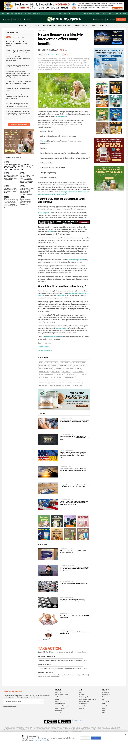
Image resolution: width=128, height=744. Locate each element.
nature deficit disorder (65, 65)
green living (72, 62)
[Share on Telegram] (53, 54)
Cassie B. (70, 418)
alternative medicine (73, 59)
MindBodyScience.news (53, 337)
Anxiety (40, 60)
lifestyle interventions (45, 64)
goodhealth (64, 62)
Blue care (43, 141)
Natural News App (84, 701)
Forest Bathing (55, 62)
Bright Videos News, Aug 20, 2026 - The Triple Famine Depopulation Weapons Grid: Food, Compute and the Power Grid (11, 203)
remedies (48, 69)
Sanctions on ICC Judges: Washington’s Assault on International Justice (18, 82)
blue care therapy (48, 60)
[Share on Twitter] (48, 54)
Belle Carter (70, 450)
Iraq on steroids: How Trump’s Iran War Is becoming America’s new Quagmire (18, 51)
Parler (104, 699)
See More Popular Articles (19, 124)
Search (124, 13)
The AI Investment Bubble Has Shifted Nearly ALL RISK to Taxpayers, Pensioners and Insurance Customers (27, 191)
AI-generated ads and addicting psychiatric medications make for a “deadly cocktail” (73, 600)
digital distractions (73, 60)
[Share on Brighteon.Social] (40, 54)
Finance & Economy (64, 25)
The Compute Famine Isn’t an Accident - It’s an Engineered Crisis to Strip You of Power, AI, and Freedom (18, 113)
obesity (54, 67)
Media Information (60, 703)
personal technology (69, 67)
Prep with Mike (19, 13)
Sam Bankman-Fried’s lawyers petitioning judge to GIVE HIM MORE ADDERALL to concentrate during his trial (74, 568)
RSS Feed (81, 708)
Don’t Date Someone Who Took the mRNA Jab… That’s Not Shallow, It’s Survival (17, 43)
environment (42, 62)
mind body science (65, 64)
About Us (110, 13)
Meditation (55, 64)
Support (57, 699)
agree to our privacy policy (40, 740)
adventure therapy (51, 59)
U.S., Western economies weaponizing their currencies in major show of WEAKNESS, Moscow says (74, 437)
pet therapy (80, 67)
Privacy (45, 727)
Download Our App (101, 13)
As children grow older (77, 260)
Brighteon (10, 13)
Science (94, 25)
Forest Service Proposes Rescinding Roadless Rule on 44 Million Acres (17, 66)
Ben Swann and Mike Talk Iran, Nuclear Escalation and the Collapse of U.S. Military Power (11, 177)
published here (89, 730)
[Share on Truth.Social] (61, 54)
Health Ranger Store (84, 697)
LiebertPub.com (43, 347)
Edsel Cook (53, 50)
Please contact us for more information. (49, 676)
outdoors (60, 67)
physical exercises (55, 386)
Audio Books (36, 13)
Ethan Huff (70, 434)
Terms (49, 727)
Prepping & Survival (81, 25)
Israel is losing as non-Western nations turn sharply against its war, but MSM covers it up (73, 469)
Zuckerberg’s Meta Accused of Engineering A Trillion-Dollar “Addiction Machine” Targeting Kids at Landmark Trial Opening (18, 74)
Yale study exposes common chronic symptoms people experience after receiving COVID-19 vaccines (74, 421)
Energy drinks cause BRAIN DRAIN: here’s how (73, 583)
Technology (104, 25)
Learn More (85, 738)
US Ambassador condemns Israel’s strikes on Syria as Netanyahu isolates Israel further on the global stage (18, 104)
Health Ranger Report (11, 157)
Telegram (105, 697)
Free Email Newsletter (61, 697)
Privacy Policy (58, 710)
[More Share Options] (69, 54)
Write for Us (58, 701)
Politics (27, 25)
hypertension (61, 296)
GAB (103, 710)
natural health (42, 65)
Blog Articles (82, 706)
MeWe (104, 708)
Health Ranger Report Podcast (87, 699)
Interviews (28, 13)
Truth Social (105, 701)
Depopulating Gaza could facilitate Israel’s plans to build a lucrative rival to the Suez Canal (74, 485)
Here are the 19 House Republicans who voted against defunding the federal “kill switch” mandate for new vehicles (74, 502)
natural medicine (52, 65)
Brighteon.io (105, 692)
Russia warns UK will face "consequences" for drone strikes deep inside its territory (18, 58)
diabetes (50, 232)
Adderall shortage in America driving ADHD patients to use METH (73, 551)
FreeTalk (104, 706)
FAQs (117, 13)
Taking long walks (44, 213)
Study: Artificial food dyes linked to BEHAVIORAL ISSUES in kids (75, 616)
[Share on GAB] (57, 54)
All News (81, 694)
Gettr (103, 703)
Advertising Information (61, 706)
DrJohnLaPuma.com (45, 351)
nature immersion (78, 65)
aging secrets (62, 59)
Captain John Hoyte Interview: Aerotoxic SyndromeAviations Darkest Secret (25, 202)
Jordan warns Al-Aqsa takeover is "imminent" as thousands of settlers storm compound (17, 96)
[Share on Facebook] (44, 54)
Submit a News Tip (60, 708)
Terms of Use (58, 713)
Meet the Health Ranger (61, 694)
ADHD (44, 30)
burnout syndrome (60, 60)
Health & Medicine (49, 25)
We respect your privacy (10, 706)
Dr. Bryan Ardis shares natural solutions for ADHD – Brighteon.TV (75, 632)
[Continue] (41, 701)
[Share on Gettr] (65, 54)
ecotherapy (82, 60)
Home (3, 13)
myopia (74, 64)
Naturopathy (47, 67)
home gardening (82, 62)
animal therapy (85, 59)
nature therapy (62, 116)
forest (49, 62)
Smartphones (55, 69)
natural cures (81, 64)
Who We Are (58, 692)
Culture (36, 25)
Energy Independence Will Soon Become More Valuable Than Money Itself (10, 191)
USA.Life (104, 713)
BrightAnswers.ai (89, 13)
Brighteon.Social (107, 694)
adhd (43, 59)
